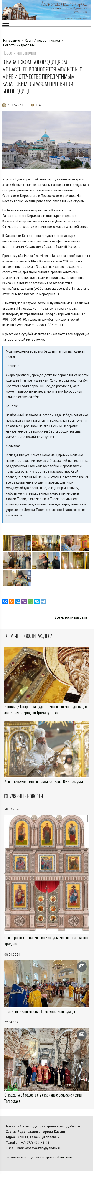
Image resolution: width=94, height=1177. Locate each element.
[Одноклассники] (11, 601)
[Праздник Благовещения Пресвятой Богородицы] (46, 983)
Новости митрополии (19, 45)
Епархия (64, 1157)
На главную (11, 40)
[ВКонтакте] (5, 601)
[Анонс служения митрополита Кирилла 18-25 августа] (46, 749)
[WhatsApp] (30, 601)
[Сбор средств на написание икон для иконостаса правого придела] (46, 874)
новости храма (48, 40)
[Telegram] (43, 601)
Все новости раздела (71, 617)
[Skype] (37, 601)
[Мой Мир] (17, 601)
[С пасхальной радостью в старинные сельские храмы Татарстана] (46, 1059)
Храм (29, 40)
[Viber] (24, 601)
